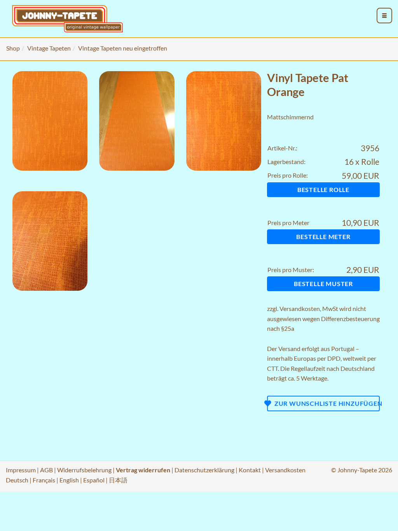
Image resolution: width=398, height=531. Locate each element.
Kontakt (250, 469)
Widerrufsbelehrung (84, 469)
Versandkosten (299, 308)
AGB (46, 469)
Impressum (21, 469)
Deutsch (17, 480)
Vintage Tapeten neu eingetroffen (122, 48)
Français (44, 480)
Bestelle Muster (323, 283)
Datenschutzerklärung (204, 469)
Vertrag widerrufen (143, 469)
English (69, 480)
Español (94, 480)
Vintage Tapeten (49, 48)
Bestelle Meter (323, 236)
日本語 (118, 480)
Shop (13, 48)
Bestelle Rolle (323, 189)
